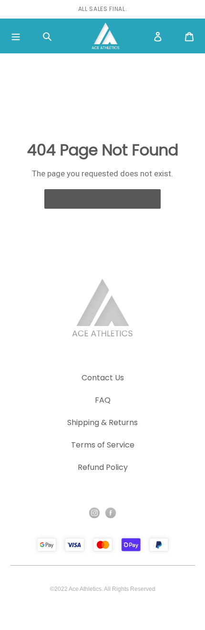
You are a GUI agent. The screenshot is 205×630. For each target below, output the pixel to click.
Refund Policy (103, 467)
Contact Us (103, 377)
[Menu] (16, 36)
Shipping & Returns (102, 422)
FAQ (103, 400)
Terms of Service (102, 444)
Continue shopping (95, 198)
